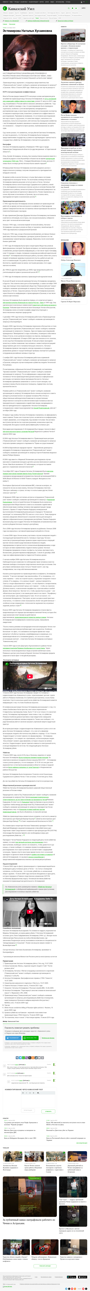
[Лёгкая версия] (81, 2)
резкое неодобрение (36, 857)
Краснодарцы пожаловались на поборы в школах (71, 217)
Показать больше (45, 1266)
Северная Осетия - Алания (10, 18)
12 (24, 835)
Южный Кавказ (53, 18)
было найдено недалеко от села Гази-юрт (23, 767)
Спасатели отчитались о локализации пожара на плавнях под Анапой (72, 185)
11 (52, 820)
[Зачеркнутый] (33, 1092)
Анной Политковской (41, 408)
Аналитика (23, 2)
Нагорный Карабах (52, 15)
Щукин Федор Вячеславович (71, 281)
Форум (42, 2)
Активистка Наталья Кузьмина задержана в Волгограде (10, 1167)
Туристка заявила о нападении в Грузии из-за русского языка (71, 1258)
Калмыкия (18, 15)
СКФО (19, 18)
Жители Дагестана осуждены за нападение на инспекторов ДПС (19, 1131)
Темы (11, 2)
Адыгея (17, 13)
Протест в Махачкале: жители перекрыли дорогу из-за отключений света (71, 1231)
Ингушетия (75, 13)
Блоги (47, 2)
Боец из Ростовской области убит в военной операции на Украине (66, 1139)
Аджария (11, 13)
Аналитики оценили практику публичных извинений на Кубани (72, 83)
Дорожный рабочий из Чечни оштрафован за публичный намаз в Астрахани (75, 1168)
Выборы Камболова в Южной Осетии (38, 20)
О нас (36, 1277)
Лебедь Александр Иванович (71, 260)
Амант (16, 1064)
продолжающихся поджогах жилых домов (30, 617)
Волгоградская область (54, 13)
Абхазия (5, 13)
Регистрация (28, 1110)
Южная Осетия (44, 18)
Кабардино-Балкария (8, 15)
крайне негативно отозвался (42, 854)
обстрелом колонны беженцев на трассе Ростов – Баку (23, 303)
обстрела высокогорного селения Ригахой (18, 431)
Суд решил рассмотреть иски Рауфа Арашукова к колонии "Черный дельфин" (21, 1123)
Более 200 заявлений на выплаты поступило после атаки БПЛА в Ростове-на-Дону (65, 1123)
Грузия (63, 13)
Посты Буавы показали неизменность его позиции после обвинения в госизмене (72, 117)
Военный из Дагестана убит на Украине (60, 1130)
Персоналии (12, 24)
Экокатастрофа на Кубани (65, 20)
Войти (83, 8)
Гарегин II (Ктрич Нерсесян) (70, 301)
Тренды (16, 2)
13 (16, 945)
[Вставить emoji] (38, 1092)
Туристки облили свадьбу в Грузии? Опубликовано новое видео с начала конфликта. (15, 1259)
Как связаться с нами (46, 1277)
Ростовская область (77, 15)
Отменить (48, 1111)
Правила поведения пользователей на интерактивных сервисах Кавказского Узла (40, 1284)
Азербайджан (23, 13)
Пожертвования (59, 1277)
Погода (68, 2)
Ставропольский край (28, 18)
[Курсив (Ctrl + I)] (26, 1092)
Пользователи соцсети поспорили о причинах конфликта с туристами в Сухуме (54, 1168)
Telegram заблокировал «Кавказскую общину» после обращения (43, 1258)
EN (86, 1)
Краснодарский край (40, 15)
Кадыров (25, 802)
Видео (52, 2)
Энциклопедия (33, 2)
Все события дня (82, 1143)
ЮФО (60, 18)
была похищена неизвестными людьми (33, 757)
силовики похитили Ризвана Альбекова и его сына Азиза (24, 648)
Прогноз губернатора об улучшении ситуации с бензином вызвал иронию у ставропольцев (73, 46)
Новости (5, 2)
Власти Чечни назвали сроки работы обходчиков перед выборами (33, 1167)
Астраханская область (40, 13)
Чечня (37, 18)
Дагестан (68, 13)
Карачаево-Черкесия (28, 15)
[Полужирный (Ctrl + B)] (23, 1092)
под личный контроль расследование (29, 842)
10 (19, 820)
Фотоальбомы (60, 2)
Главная (5, 24)
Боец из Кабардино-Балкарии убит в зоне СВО (20, 1138)
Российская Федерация (64, 15)
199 (16, 1073)
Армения (31, 13)
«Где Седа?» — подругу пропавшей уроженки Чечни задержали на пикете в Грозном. (72, 1201)
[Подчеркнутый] (30, 1092)
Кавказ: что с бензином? (11, 20)
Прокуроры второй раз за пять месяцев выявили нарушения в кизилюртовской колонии (71, 150)
